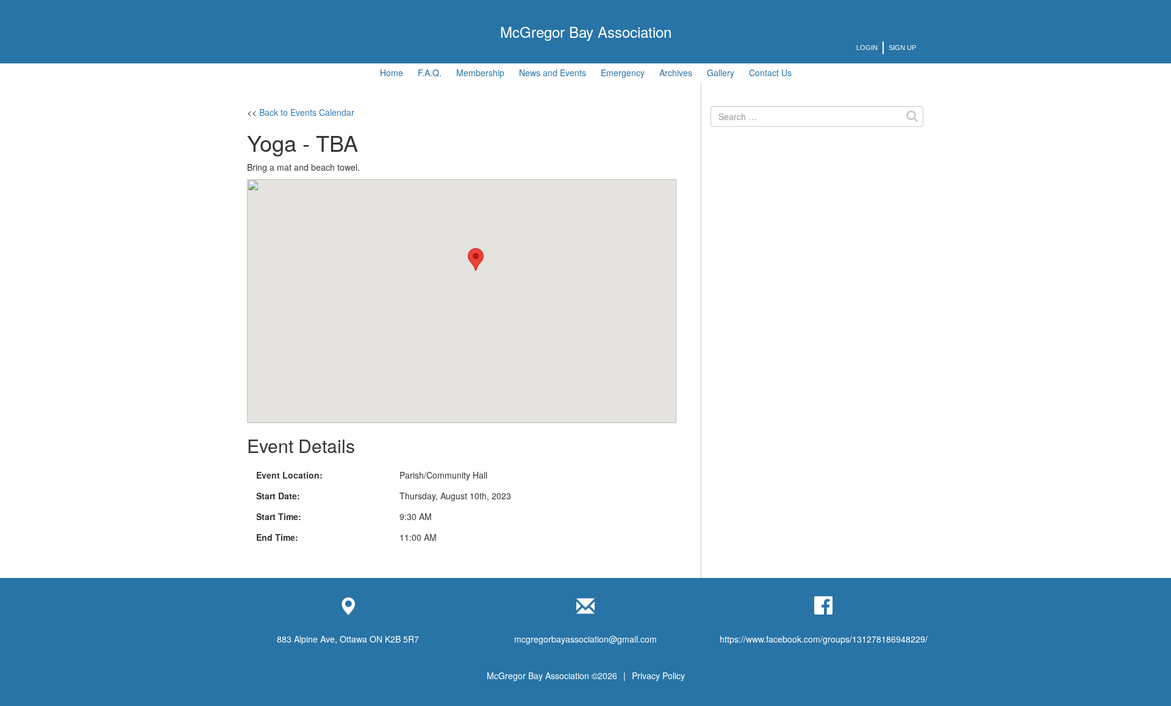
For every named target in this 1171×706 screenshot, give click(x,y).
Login (867, 47)
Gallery (720, 72)
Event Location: (289, 475)
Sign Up (902, 47)
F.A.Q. (430, 72)
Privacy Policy (658, 675)
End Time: (277, 537)
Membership (480, 72)
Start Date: (278, 496)
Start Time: (278, 516)
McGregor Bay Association (585, 31)
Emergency (623, 72)
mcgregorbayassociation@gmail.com (585, 639)
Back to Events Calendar (306, 112)
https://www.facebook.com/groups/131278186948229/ (824, 639)
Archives (675, 72)
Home (391, 72)
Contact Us (770, 72)
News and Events (552, 72)
